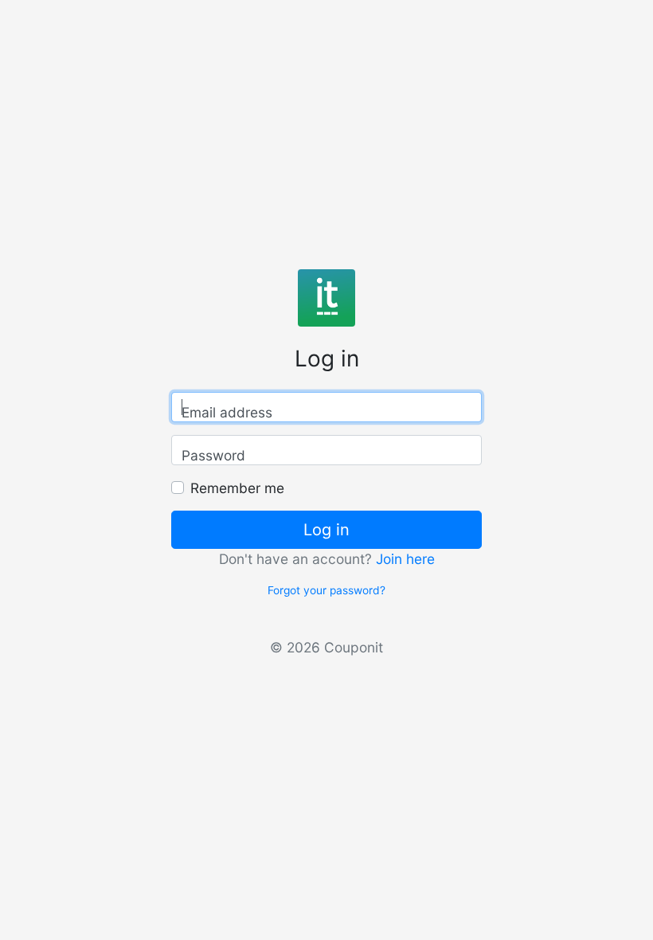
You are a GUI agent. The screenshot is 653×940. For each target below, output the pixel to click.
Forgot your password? (326, 590)
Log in (326, 529)
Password (213, 455)
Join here (405, 558)
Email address (227, 412)
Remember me (237, 488)
